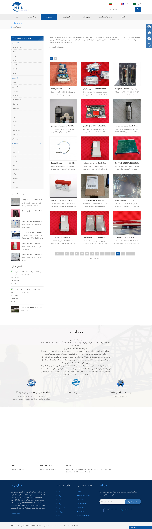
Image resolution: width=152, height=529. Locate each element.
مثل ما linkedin (128, 509)
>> (122, 253)
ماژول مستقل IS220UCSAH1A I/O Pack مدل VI (32, 211)
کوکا (14, 126)
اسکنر (14, 156)
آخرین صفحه (130, 253)
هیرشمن (15, 178)
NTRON (15, 69)
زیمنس (15, 161)
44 (87, 253)
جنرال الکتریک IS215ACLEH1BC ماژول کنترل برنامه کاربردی (96, 126)
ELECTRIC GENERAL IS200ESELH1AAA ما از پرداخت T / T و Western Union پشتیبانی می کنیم (128, 163)
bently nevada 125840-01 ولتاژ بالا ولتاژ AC (32, 254)
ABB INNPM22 (81, 504)
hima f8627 (80, 512)
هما (14, 113)
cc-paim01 (80, 500)
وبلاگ (59, 504)
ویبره (14, 56)
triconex (15, 91)
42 (77, 253)
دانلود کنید (86, 17)
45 (92, 253)
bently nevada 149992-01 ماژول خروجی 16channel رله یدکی (32, 200)
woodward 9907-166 (83, 516)
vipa (14, 182)
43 (82, 253)
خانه (17, 17)
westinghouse (17, 100)
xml (59, 516)
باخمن (14, 165)
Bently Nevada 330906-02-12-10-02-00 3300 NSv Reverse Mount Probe (128, 200)
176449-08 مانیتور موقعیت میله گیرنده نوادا (128, 237)
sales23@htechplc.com (49, 469)
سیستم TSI (15, 43)
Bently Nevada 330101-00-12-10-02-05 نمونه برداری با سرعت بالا (64, 163)
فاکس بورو (16, 86)
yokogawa (16, 108)
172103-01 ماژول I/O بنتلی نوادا (63, 237)
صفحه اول (59, 253)
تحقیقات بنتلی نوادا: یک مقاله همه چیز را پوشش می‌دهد (32, 289)
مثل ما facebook (112, 509)
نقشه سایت (61, 508)
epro (14, 51)
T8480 (79, 492)
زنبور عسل (16, 104)
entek (14, 73)
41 (71, 253)
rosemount (16, 130)
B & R (14, 117)
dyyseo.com (75, 525)
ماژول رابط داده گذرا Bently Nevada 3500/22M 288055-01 (96, 163)
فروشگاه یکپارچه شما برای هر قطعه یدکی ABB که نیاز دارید (32, 271)
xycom (15, 121)
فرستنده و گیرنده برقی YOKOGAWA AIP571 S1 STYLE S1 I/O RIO (64, 126)
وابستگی (15, 187)
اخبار (123, 17)
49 (112, 253)
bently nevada (17, 47)
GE (13, 148)
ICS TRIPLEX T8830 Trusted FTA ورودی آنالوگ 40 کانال (32, 232)
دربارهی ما (32, 17)
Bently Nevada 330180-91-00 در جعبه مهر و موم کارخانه (64, 89)
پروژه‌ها (60, 512)
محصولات (49, 17)
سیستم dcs (15, 78)
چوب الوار (16, 139)
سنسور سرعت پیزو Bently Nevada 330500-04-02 (128, 126)
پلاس (14, 174)
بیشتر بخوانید (16, 513)
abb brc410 (80, 508)
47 (102, 253)
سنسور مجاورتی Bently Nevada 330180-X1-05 (96, 89)
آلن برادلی (16, 152)
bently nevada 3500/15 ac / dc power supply (32, 221)
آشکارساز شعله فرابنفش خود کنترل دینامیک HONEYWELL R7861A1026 (64, 200)
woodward (16, 169)
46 (97, 253)
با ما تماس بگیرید (105, 17)
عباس (14, 82)
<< (66, 253)
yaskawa (15, 134)
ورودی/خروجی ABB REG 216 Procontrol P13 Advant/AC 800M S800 (32, 307)
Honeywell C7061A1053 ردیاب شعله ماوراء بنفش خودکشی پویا (96, 200)
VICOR (15, 64)
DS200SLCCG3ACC (83, 496)
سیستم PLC (16, 143)
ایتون (14, 60)
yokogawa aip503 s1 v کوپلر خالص (127, 89)
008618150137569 (17, 469)
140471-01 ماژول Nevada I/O (95, 237)
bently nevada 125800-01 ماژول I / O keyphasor (32, 243)
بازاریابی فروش (67, 17)
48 (107, 253)
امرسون (15, 95)
